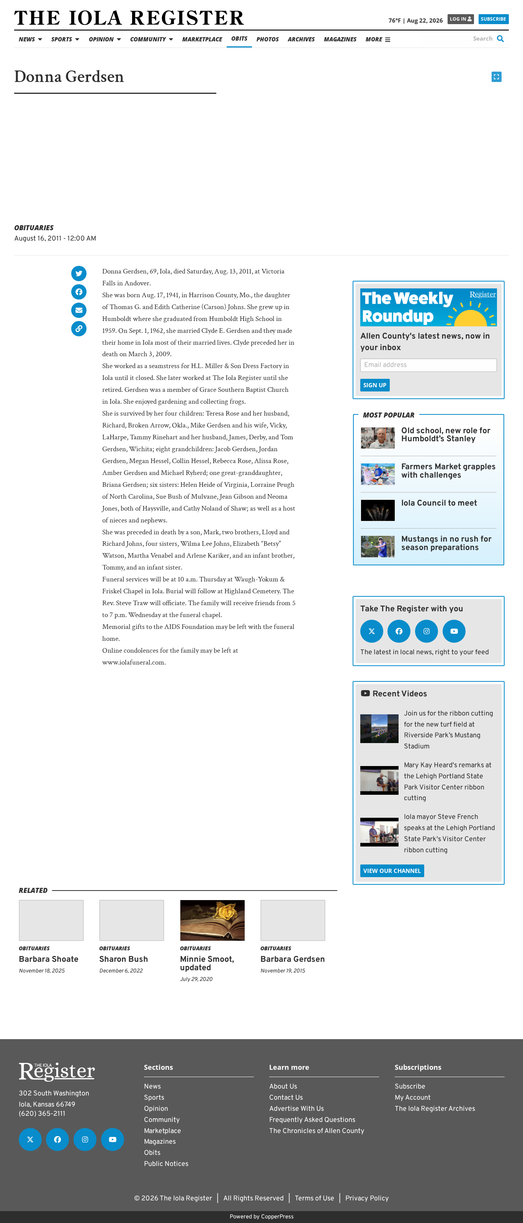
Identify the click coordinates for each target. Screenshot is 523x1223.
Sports (61, 39)
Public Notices (166, 1164)
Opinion (101, 39)
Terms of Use (314, 1198)
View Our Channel (392, 870)
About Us (283, 1086)
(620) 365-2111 (42, 1114)
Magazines (340, 39)
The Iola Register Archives (435, 1109)
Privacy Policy (367, 1198)
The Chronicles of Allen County (316, 1131)
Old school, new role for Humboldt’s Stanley (445, 435)
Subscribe (493, 19)
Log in (458, 19)
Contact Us (286, 1098)
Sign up (374, 385)
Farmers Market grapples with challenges (448, 471)
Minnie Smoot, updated (207, 963)
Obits (239, 38)
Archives (301, 39)
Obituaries (34, 227)
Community (148, 39)
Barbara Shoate (48, 959)
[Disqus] (178, 788)
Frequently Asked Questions (312, 1120)
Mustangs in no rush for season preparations (446, 543)
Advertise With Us (296, 1109)
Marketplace (202, 39)
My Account (413, 1098)
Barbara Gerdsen (292, 959)
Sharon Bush (123, 959)
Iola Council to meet (439, 503)
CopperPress (277, 1217)
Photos (268, 39)
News (27, 39)
